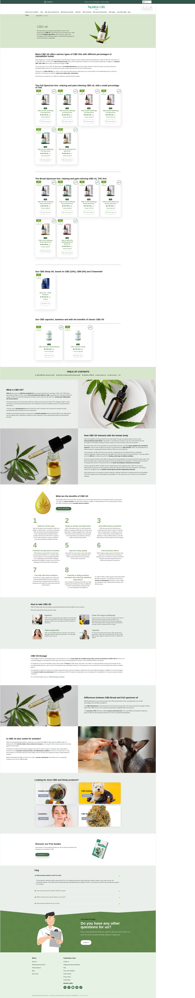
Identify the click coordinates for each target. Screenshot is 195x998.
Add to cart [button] (46, 303)
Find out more (43, 795)
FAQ (64, 967)
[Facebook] (68, 987)
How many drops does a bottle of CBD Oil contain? (51, 890)
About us (34, 961)
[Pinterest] (80, 987)
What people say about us (38, 964)
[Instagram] (72, 987)
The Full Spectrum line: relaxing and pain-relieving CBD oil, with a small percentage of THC (77, 86)
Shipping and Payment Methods (71, 964)
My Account (35, 973)
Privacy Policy (67, 976)
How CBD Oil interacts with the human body (106, 435)
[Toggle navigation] (106, 7)
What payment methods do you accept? (48, 903)
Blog (33, 970)
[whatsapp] (64, 987)
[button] (78, 875)
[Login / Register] (143, 7)
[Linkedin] (76, 987)
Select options (46, 121)
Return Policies (67, 973)
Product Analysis (36, 967)
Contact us (66, 961)
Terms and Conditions (69, 970)
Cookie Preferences (83, 995)
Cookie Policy (67, 980)
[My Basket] (150, 7)
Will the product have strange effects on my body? (51, 897)
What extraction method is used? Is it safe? (49, 875)
